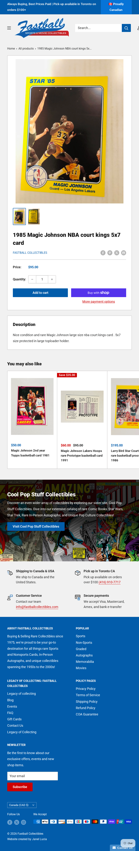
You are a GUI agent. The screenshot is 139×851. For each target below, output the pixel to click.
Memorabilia (85, 662)
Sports (80, 636)
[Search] (126, 28)
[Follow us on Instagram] (23, 822)
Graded (81, 649)
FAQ (10, 713)
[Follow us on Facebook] (9, 822)
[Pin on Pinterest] (109, 252)
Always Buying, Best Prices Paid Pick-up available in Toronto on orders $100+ (51, 7)
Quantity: (19, 279)
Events (12, 706)
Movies (81, 668)
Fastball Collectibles (30, 252)
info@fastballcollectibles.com (37, 607)
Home (11, 48)
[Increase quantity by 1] (52, 279)
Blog (10, 700)
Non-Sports (84, 642)
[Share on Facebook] (103, 252)
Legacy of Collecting (21, 732)
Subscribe (20, 787)
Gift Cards (14, 719)
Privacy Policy (86, 689)
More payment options (98, 301)
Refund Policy (85, 708)
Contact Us (15, 725)
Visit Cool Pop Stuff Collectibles (36, 526)
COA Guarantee (87, 714)
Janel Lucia (39, 839)
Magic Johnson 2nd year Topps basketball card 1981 (30, 453)
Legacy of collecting (21, 693)
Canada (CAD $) (18, 805)
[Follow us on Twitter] (16, 822)
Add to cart (40, 293)
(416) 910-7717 (110, 582)
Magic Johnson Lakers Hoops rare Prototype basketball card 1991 (82, 455)
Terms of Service (88, 695)
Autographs (84, 655)
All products (26, 48)
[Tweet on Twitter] (116, 252)
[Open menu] (9, 27)
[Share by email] (123, 252)
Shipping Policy (87, 701)
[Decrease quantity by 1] (32, 279)
